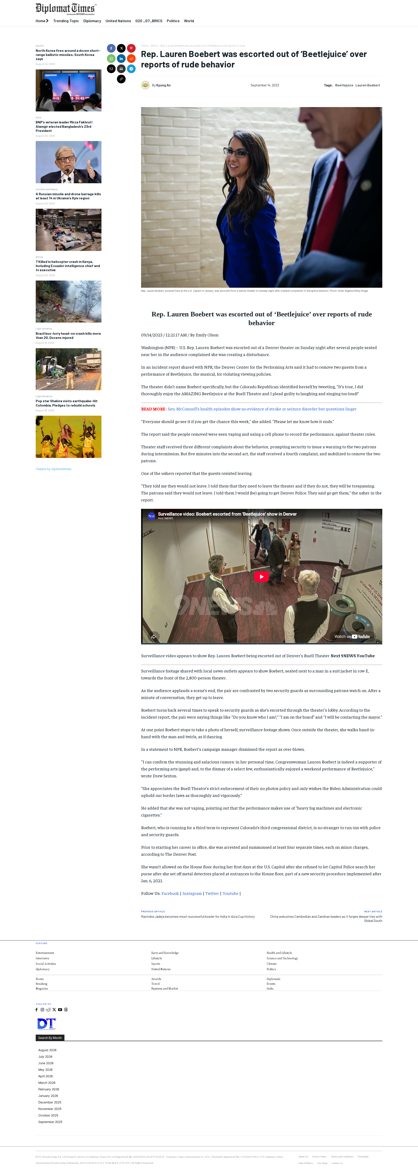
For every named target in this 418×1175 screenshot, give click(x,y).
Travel (155, 983)
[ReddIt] (131, 58)
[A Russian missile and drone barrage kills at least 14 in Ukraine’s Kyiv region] (68, 230)
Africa (39, 256)
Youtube (230, 893)
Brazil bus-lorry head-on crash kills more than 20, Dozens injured (68, 335)
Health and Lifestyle (279, 953)
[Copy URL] (121, 79)
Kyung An (163, 85)
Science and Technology (282, 958)
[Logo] (164, 9)
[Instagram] (42, 1010)
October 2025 (48, 1115)
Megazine (42, 988)
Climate (271, 963)
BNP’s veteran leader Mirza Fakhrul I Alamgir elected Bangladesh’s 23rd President (64, 126)
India (270, 988)
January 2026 (48, 1096)
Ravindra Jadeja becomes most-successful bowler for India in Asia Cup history (198, 916)
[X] (121, 48)
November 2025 (50, 1109)
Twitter (212, 893)
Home (144, 45)
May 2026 (45, 1069)
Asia (38, 117)
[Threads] (66, 1010)
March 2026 (47, 1082)
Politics (271, 969)
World (154, 45)
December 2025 (49, 1102)
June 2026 (46, 1063)
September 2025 (50, 1122)
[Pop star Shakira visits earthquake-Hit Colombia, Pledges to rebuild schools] (68, 437)
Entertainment (45, 953)
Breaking (41, 983)
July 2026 (45, 1056)
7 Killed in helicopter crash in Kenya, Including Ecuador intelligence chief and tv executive (68, 265)
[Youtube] (60, 1010)
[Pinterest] (131, 48)
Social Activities (46, 963)
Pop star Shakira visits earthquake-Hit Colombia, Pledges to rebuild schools (67, 403)
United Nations (160, 969)
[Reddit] (48, 1010)
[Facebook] (111, 48)
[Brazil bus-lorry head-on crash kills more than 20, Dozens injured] (68, 369)
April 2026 (45, 1076)
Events (271, 983)
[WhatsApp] (111, 58)
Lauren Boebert (368, 85)
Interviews (42, 958)
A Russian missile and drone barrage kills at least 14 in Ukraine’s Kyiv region (68, 196)
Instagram (192, 893)
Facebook (170, 893)
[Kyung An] (146, 85)
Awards (156, 979)
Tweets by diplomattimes (53, 469)
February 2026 (48, 1089)
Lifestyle (156, 958)
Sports (155, 963)
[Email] (111, 68)
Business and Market (164, 988)
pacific (40, 45)
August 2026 (47, 1050)
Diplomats (273, 979)
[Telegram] (131, 68)
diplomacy (43, 969)
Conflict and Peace (46, 189)
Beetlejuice (344, 85)
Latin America (44, 328)
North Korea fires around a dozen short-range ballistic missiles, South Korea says (68, 54)
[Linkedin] (121, 58)
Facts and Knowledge (165, 953)
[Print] (121, 68)
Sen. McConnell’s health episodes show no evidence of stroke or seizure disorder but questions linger (262, 408)
